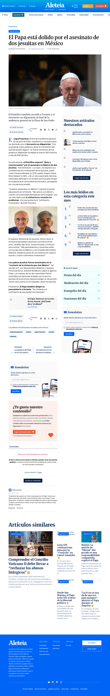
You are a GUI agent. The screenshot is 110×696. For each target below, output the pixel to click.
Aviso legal (64, 689)
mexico (28, 332)
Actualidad (42, 645)
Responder (12, 508)
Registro (86, 6)
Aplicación (56, 648)
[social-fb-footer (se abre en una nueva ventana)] (53, 682)
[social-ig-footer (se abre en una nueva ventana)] (61, 682)
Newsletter (56, 645)
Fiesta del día (72, 275)
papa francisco (40, 332)
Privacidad (83, 689)
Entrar (40, 472)
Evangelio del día (75, 290)
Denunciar (20, 508)
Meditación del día (76, 283)
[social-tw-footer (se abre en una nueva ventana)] (57, 682)
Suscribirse (92, 643)
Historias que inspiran (36, 15)
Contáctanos (74, 689)
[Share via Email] (52, 130)
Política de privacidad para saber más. (24, 386)
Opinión (59, 15)
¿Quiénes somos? (54, 689)
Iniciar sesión (76, 6)
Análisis (50, 15)
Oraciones (17, 15)
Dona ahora (100, 6)
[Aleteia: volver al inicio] (55, 5)
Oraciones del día (75, 298)
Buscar (33, 6)
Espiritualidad (84, 15)
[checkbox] (11, 384)
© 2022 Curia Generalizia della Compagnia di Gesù (33, 234)
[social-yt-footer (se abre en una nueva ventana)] (49, 682)
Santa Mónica (62, 9)
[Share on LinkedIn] (45, 130)
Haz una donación (40, 689)
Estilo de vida (43, 651)
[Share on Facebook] (41, 130)
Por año (68, 645)
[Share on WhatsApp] (56, 130)
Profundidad (71, 15)
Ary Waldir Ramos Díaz (36, 49)
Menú (6, 15)
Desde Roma (13, 26)
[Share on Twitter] (49, 130)
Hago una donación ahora (22, 432)
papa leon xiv (63, 534)
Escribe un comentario (33, 481)
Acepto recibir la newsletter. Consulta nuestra (25, 385)
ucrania (51, 332)
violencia (13, 336)
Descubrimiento (98, 15)
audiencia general (16, 332)
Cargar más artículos (82, 178)
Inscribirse (15, 391)
